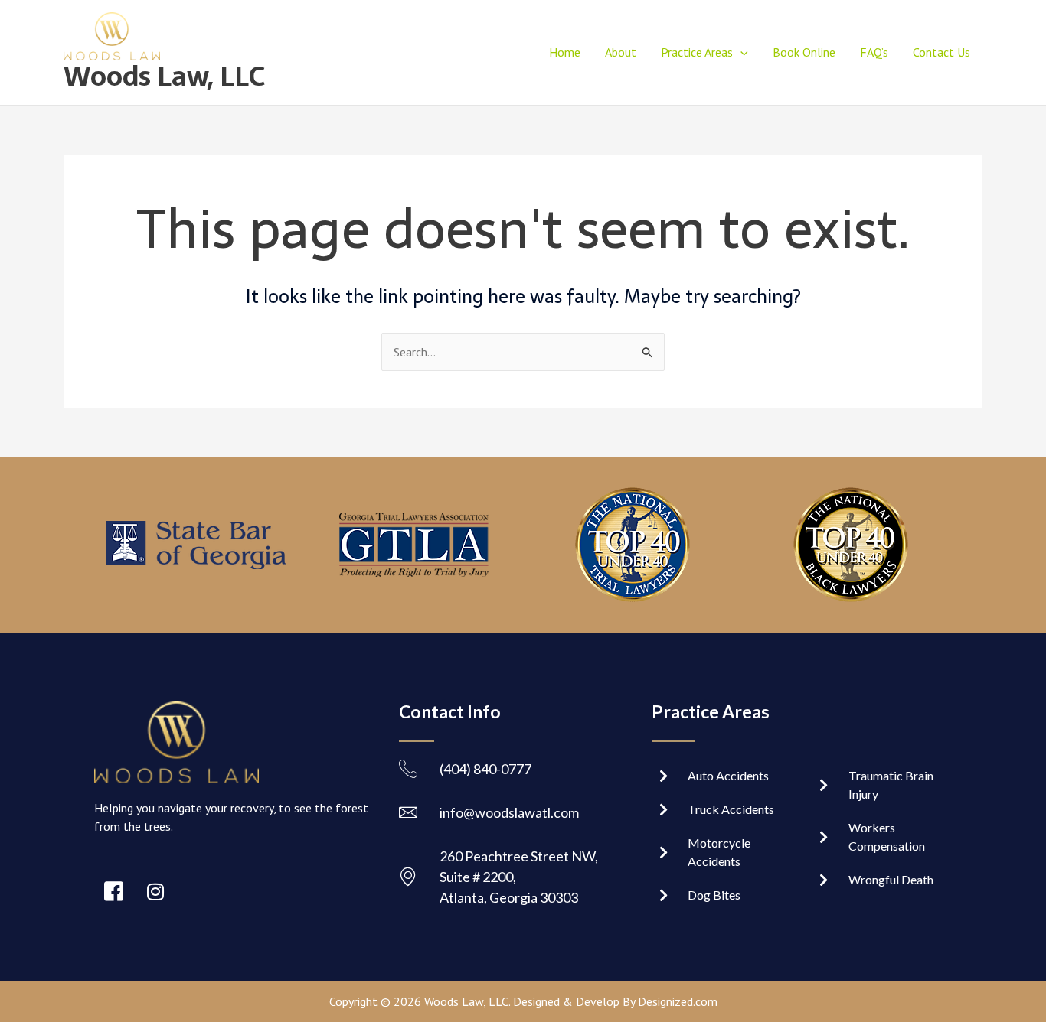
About (620, 52)
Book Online (804, 52)
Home (564, 52)
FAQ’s (874, 52)
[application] (740, 52)
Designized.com (677, 1001)
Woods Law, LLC (164, 76)
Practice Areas (697, 52)
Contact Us (941, 52)
